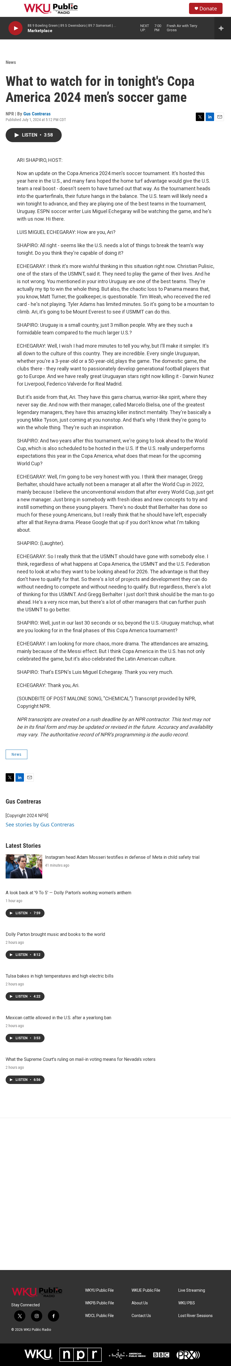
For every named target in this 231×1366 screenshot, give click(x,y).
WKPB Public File (99, 1303)
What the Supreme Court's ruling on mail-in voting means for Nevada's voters (81, 1059)
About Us (140, 1303)
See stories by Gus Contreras (40, 824)
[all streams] (222, 28)
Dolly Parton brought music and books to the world (55, 934)
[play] (15, 28)
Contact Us (141, 1316)
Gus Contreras (37, 114)
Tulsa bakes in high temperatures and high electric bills (60, 976)
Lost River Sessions (195, 1316)
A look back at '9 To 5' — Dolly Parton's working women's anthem (68, 892)
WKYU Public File (99, 1290)
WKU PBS (186, 1303)
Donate (208, 9)
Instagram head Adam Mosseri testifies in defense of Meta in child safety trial (122, 857)
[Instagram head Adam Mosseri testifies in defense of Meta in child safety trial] (24, 866)
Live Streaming (191, 1290)
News (11, 62)
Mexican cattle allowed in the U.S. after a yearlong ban (58, 1017)
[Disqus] (115, 1194)
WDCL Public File (99, 1316)
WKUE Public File (146, 1290)
